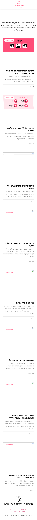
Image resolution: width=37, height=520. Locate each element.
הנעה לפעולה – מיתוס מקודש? (21, 360)
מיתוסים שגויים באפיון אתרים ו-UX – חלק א (19, 187)
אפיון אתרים (24, 509)
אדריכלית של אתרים (19, 6)
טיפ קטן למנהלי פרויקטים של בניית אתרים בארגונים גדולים (20, 72)
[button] (33, 5)
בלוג (18, 509)
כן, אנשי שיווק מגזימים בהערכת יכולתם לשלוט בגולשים (21, 476)
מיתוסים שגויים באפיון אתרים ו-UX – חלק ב (19, 244)
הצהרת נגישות (11, 509)
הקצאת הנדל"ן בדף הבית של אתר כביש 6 (20, 129)
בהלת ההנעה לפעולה (25, 302)
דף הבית (31, 509)
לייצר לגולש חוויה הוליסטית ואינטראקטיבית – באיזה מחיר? (21, 416)
